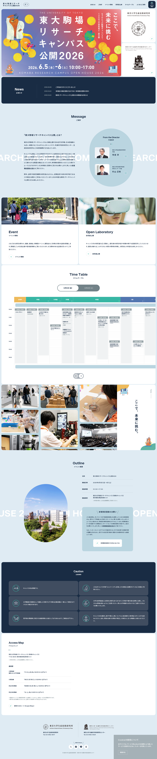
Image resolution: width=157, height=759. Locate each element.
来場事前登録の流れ (108, 526)
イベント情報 (109, 4)
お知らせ (92, 4)
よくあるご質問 (141, 4)
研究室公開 (119, 4)
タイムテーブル (129, 4)
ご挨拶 (100, 4)
